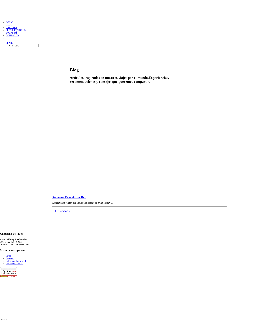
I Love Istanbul (16, 30)
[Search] (13, 319)
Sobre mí (11, 33)
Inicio (9, 22)
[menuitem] (142, 22)
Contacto (12, 35)
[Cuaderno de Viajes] (139, 9)
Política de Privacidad (16, 261)
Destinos (11, 27)
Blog (9, 25)
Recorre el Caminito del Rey (69, 197)
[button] (10, 43)
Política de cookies (14, 263)
